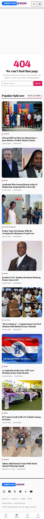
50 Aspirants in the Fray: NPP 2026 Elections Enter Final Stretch (18, 371)
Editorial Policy (19, 503)
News (5, 180)
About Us (5, 499)
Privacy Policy (7, 503)
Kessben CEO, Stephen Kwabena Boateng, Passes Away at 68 (21, 278)
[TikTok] (25, 491)
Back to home (35, 95)
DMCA (23, 499)
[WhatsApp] (4, 491)
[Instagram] (20, 491)
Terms (29, 499)
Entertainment (9, 227)
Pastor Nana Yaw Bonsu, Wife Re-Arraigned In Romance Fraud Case (18, 232)
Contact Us (15, 499)
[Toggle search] (33, 3)
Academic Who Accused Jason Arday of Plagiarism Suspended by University (19, 185)
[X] (15, 491)
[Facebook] (9, 491)
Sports (6, 134)
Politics (6, 320)
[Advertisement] (22, 31)
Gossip (6, 459)
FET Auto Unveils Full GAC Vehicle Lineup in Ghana (21, 418)
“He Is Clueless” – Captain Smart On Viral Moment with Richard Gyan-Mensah (21, 325)
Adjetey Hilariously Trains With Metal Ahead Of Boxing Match (19, 464)
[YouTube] (31, 491)
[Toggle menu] (39, 3)
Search (37, 83)
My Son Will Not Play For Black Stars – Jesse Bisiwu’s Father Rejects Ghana (20, 139)
